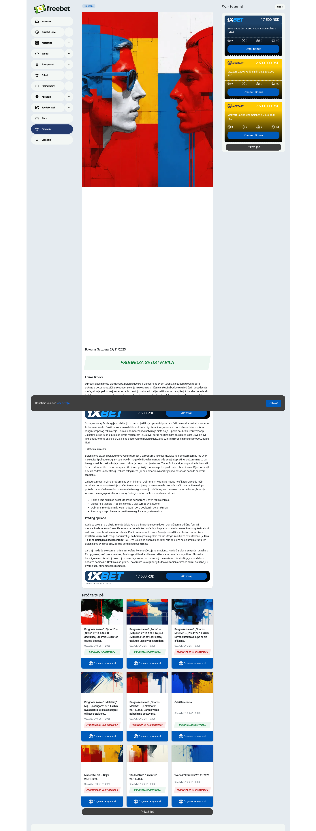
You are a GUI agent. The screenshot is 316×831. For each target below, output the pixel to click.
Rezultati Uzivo (49, 32)
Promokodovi (48, 86)
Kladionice (47, 43)
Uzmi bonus (253, 49)
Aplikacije (46, 97)
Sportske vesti (48, 107)
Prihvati (274, 403)
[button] (69, 32)
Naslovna (46, 21)
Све (279, 7)
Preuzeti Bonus (253, 92)
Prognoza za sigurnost (104, 663)
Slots (44, 118)
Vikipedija (46, 140)
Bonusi (45, 53)
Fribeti (45, 75)
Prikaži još (147, 811)
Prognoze (46, 129)
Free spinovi (48, 64)
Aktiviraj (186, 576)
